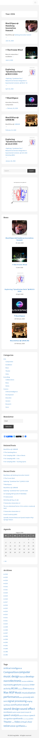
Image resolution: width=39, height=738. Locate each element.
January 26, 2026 (10, 161)
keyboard (20, 689)
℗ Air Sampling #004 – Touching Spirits (15, 462)
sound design (12, 708)
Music (7, 368)
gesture (17, 684)
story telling (25, 718)
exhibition (30, 681)
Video (7, 374)
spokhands (18, 718)
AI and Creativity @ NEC (10, 514)
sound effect (27, 708)
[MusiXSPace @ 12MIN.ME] (19, 330)
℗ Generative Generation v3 (12, 503)
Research (8, 404)
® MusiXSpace (12, 98)
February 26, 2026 (12, 108)
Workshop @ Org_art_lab (11, 500)
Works (7, 386)
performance (11, 697)
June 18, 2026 (10, 41)
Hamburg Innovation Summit (22, 35)
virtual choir (26, 721)
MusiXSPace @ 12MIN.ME (12, 118)
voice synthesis (17, 725)
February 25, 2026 (11, 130)
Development (10, 395)
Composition (9, 361)
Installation (9, 365)
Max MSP (9, 692)
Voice (7, 407)
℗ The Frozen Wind (14, 50)
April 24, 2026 (9, 89)
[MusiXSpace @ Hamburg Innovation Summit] (19, 228)
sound (26, 704)
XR (25, 726)
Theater (8, 371)
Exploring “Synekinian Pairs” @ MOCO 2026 (14, 71)
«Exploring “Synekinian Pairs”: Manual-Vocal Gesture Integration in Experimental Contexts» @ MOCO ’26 (16, 81)
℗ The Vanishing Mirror (10, 452)
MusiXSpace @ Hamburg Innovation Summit (12, 27)
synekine (31, 719)
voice (7, 725)
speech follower (24, 715)
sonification (16, 704)
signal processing (17, 701)
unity (13, 722)
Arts (5, 359)
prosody (26, 697)
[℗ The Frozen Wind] (19, 254)
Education (8, 398)
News (7, 383)
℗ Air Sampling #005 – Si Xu (11, 458)
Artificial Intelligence (12, 392)
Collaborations (10, 380)
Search (31, 171)
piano (21, 697)
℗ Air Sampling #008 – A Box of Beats (14, 455)
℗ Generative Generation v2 (12, 511)
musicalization (29, 692)
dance (22, 676)
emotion (24, 681)
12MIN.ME (17, 124)
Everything (7, 377)
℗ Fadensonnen (8, 497)
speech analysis (11, 715)
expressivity (8, 684)
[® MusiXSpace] (19, 305)
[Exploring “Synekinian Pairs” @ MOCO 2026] (19, 279)
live (25, 688)
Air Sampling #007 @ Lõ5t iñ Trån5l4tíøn (15, 494)
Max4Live (30, 689)
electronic (15, 681)
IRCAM (14, 688)
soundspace (8, 712)
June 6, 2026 (9, 60)
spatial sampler (16, 712)
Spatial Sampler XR (26, 712)
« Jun (5, 561)
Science (6, 389)
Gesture (8, 401)
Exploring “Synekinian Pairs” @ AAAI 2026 (14, 141)
